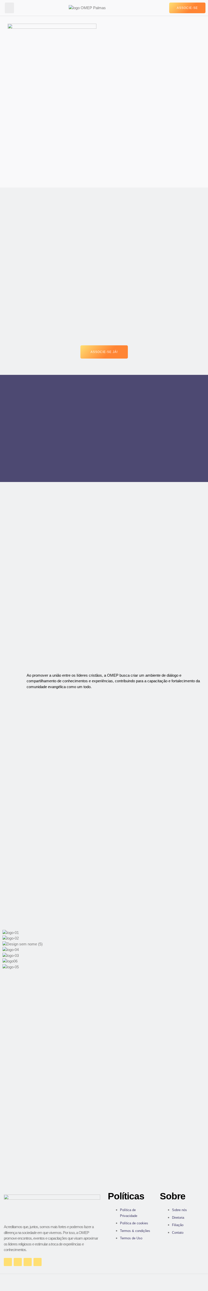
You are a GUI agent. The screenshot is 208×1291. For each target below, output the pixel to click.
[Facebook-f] (8, 1262)
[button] (9, 8)
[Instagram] (18, 1262)
